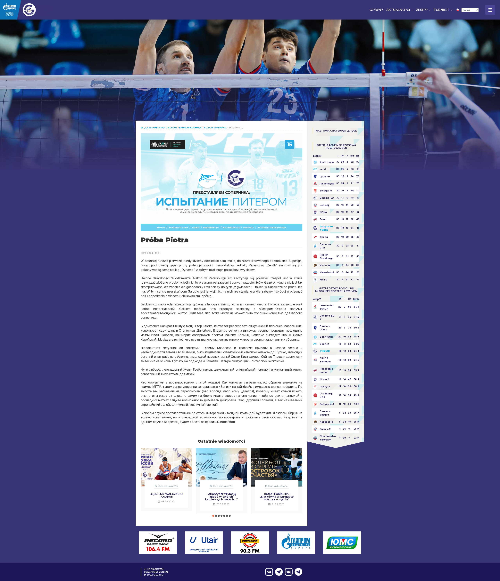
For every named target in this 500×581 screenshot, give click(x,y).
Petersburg (212, 228)
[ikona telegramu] (297, 572)
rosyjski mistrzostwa (272, 228)
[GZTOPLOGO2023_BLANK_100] (27, 10)
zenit (196, 228)
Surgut (249, 228)
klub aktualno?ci (168, 486)
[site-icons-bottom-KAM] (288, 572)
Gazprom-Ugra (179, 228)
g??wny (376, 10)
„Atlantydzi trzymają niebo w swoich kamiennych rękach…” (221, 497)
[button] (6, 94)
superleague (232, 228)
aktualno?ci (398, 10)
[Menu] (490, 10)
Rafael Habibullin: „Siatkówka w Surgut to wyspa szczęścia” (277, 497)
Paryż (161, 228)
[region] (250, 94)
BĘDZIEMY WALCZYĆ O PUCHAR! (166, 495)
